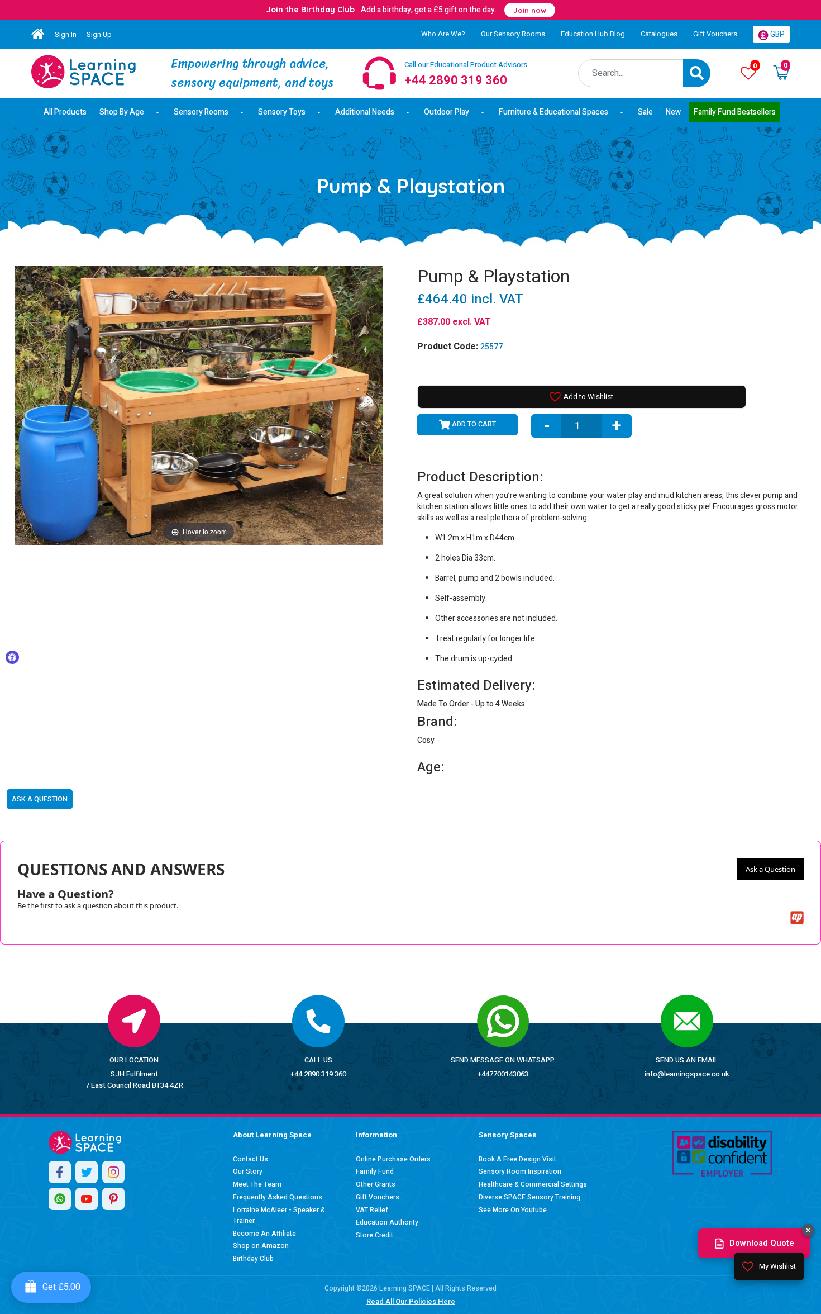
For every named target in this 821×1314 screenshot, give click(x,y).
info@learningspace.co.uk (687, 1074)
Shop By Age (121, 112)
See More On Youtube (513, 1210)
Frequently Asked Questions (277, 1197)
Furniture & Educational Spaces (553, 112)
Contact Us (250, 1159)
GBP (777, 34)
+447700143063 (503, 1074)
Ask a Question (770, 869)
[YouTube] (86, 1199)
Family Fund (375, 1171)
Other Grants (375, 1184)
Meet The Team (257, 1184)
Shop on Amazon (261, 1246)
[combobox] (630, 73)
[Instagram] (113, 1172)
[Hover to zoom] (199, 405)
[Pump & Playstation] (83, 71)
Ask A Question (40, 799)
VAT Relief (372, 1210)
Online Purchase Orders (393, 1159)
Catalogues (659, 34)
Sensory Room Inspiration (520, 1171)
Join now (529, 10)
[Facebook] (60, 1172)
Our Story (247, 1171)
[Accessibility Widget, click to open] (12, 657)
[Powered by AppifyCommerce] (797, 917)
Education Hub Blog (593, 34)
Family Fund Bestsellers (735, 112)
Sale (645, 112)
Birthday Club (253, 1259)
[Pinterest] (113, 1199)
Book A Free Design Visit (517, 1159)
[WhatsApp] (60, 1199)
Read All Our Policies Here (410, 1301)
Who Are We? (443, 34)
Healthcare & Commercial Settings (533, 1184)
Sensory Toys (282, 112)
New (673, 112)
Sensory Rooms (201, 112)
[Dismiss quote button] (808, 1230)
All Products (65, 112)
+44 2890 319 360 (318, 1074)
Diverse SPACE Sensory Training (529, 1197)
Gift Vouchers (715, 34)
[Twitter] (86, 1172)
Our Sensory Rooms (513, 34)
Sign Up (99, 34)
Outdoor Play (446, 112)
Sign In (66, 34)
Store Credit (374, 1235)
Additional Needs (364, 112)
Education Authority (387, 1222)
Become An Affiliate (264, 1233)
